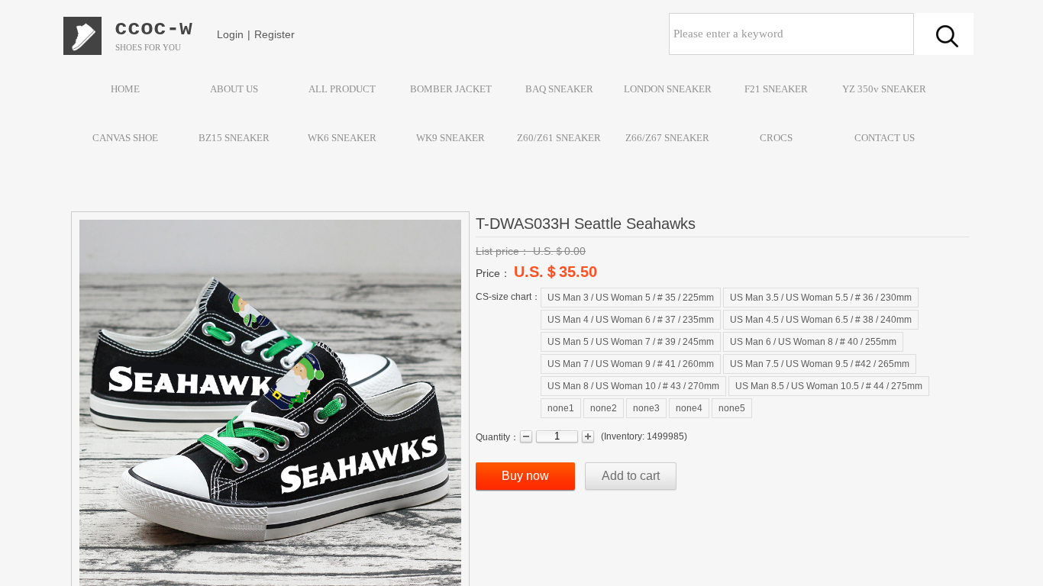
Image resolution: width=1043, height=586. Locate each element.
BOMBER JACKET (451, 89)
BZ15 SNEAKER (234, 137)
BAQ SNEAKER (559, 89)
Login (230, 34)
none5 (731, 408)
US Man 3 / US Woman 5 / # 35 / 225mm (630, 297)
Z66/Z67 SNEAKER (667, 137)
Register (274, 34)
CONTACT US (884, 137)
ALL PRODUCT (342, 89)
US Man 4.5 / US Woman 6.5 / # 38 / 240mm (821, 319)
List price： (503, 251)
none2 (603, 408)
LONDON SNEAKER (668, 89)
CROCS (776, 137)
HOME (125, 89)
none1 (560, 408)
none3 (646, 408)
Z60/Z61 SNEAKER (559, 137)
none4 (689, 408)
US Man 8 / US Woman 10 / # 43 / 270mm (633, 386)
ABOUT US (234, 89)
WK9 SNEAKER (450, 137)
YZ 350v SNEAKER (884, 89)
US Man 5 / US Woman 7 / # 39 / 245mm (630, 341)
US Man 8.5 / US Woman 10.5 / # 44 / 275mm (828, 386)
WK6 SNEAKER (342, 137)
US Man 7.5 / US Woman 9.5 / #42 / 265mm (819, 364)
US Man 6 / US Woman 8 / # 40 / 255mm (813, 341)
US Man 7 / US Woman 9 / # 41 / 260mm (630, 364)
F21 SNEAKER (776, 89)
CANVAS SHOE (125, 137)
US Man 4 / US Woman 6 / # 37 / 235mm (630, 319)
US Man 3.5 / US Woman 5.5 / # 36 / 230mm (821, 297)
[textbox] (791, 34)
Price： (493, 273)
